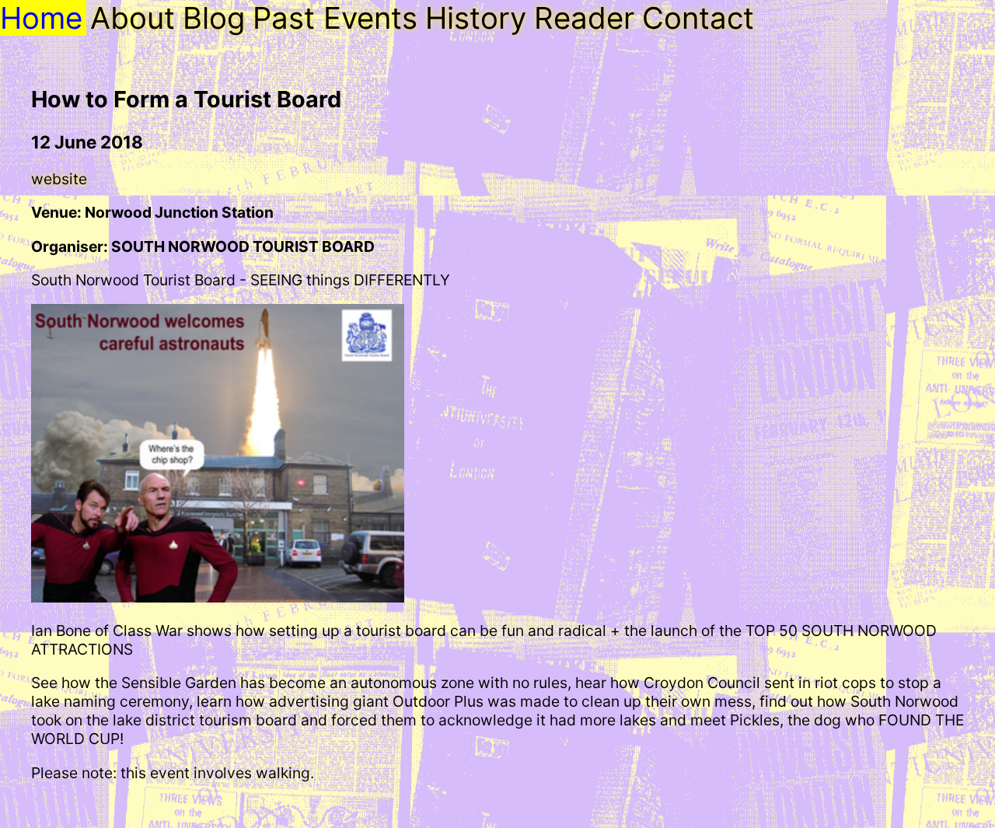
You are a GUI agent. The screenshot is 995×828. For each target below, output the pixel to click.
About (132, 18)
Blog (214, 18)
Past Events (335, 18)
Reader (584, 18)
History (475, 18)
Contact (698, 18)
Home (41, 18)
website (59, 178)
